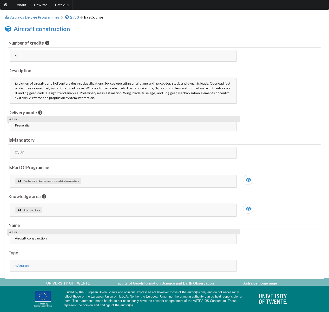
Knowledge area (24, 196)
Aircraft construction (42, 28)
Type (13, 252)
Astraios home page (260, 283)
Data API (62, 5)
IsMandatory (21, 140)
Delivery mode (22, 112)
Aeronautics (31, 210)
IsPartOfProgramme (28, 167)
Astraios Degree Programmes (34, 17)
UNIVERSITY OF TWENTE (68, 283)
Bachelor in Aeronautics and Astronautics (51, 181)
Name (14, 225)
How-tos (40, 5)
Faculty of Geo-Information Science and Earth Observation (164, 283)
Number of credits (26, 43)
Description (19, 70)
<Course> (22, 266)
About (21, 5)
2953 (74, 17)
